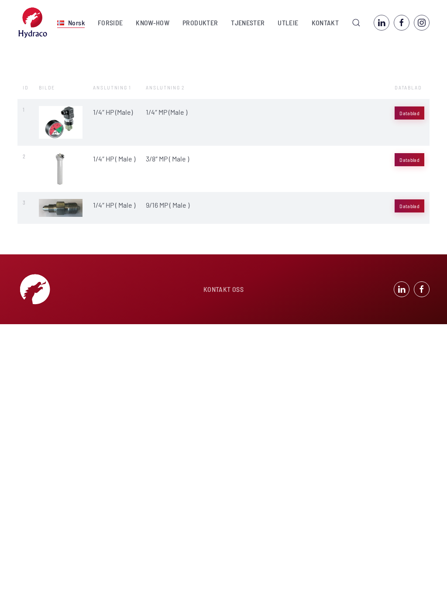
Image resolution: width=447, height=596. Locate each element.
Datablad (409, 113)
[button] (71, 23)
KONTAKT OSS (223, 289)
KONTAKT (325, 22)
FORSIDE (110, 22)
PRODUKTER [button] (200, 22)
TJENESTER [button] (248, 22)
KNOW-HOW (152, 22)
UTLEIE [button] (288, 22)
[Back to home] (32, 23)
